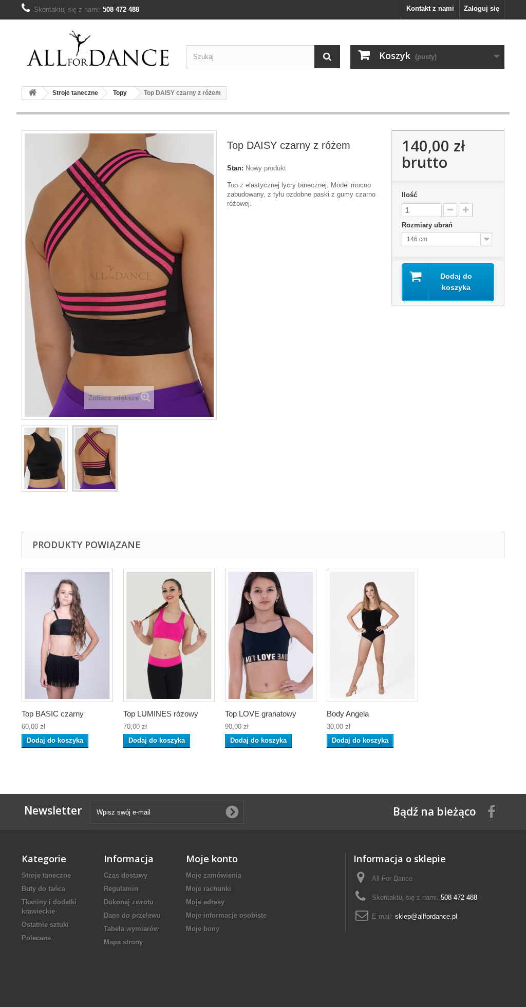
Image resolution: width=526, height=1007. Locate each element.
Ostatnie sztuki (45, 924)
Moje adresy (205, 902)
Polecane (36, 938)
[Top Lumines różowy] (169, 635)
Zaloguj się (481, 8)
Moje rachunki (208, 889)
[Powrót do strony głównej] (32, 93)
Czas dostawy (125, 875)
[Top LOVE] (270, 635)
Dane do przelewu (132, 915)
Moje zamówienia (213, 875)
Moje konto (212, 859)
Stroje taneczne (46, 875)
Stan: (235, 168)
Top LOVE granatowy (260, 713)
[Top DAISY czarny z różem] (44, 458)
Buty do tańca (43, 889)
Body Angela (348, 713)
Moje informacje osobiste (226, 915)
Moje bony (202, 929)
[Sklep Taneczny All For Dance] (99, 49)
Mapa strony (123, 942)
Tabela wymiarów (131, 929)
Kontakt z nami (430, 8)
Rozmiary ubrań (428, 225)
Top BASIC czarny (53, 713)
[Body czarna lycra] (372, 635)
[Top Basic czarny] (67, 635)
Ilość (409, 195)
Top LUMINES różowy (160, 713)
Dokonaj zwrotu (129, 902)
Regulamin (121, 889)
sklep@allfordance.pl (426, 916)
